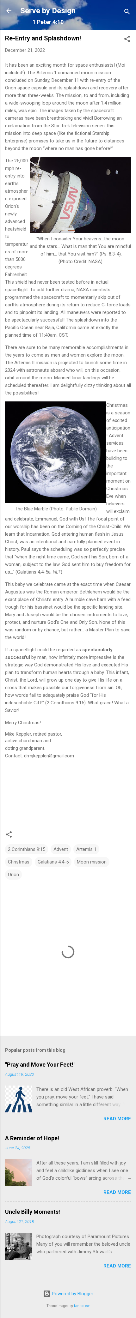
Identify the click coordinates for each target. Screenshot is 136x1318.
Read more (117, 1119)
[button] (127, 40)
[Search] (127, 12)
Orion (13, 874)
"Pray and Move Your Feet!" (40, 1064)
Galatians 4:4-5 (53, 862)
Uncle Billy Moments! (32, 1211)
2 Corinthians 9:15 (26, 849)
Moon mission (92, 862)
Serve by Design (48, 10)
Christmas (18, 862)
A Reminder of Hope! (32, 1138)
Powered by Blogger (72, 1294)
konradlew (82, 1306)
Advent (60, 849)
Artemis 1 (86, 849)
